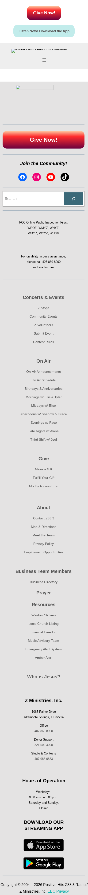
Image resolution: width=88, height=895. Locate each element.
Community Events (43, 316)
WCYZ (43, 233)
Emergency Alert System (43, 649)
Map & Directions (43, 527)
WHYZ (54, 228)
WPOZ (32, 228)
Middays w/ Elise (43, 405)
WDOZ (32, 233)
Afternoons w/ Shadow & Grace (43, 414)
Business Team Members (43, 571)
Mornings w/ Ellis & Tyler (44, 397)
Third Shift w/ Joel (43, 439)
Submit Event (44, 333)
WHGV (54, 233)
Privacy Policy (43, 544)
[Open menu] (44, 60)
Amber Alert (43, 657)
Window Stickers (43, 615)
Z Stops (43, 308)
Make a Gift (43, 469)
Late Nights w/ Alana (43, 431)
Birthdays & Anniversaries (43, 388)
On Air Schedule (44, 380)
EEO (51, 891)
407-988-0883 (43, 759)
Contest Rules (43, 342)
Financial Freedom (43, 632)
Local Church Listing (43, 624)
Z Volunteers (43, 325)
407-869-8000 (51, 262)
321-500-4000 (43, 745)
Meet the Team (43, 535)
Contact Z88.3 (43, 518)
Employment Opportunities (43, 552)
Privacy (62, 891)
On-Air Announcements (43, 371)
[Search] (73, 199)
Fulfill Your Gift (43, 478)
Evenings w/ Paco (44, 422)
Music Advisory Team (43, 640)
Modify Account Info (43, 486)
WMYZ (43, 228)
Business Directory (43, 582)
